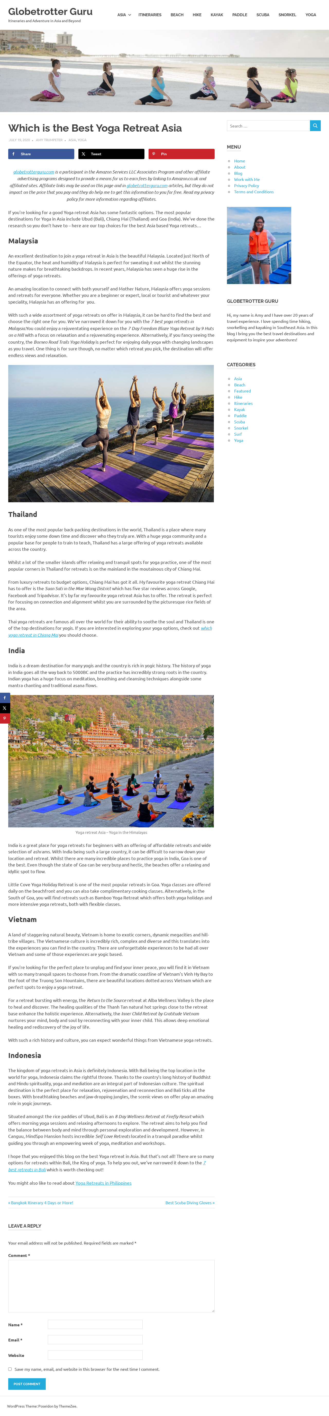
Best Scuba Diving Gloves (189, 1202)
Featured (242, 390)
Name (15, 1324)
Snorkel (287, 15)
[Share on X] (5, 708)
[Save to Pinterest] (5, 718)
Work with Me (247, 179)
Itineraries (150, 15)
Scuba (263, 15)
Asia (121, 15)
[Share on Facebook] (5, 698)
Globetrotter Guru (50, 11)
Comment (19, 1255)
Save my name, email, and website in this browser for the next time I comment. (87, 1369)
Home (239, 160)
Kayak (217, 15)
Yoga (311, 15)
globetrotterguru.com (33, 172)
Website (16, 1355)
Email (15, 1339)
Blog (238, 173)
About (239, 166)
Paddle (239, 15)
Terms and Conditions (254, 191)
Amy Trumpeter (49, 140)
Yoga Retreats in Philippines (104, 1182)
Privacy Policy (246, 185)
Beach (177, 15)
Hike (197, 15)
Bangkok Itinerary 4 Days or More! (42, 1202)
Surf (238, 433)
